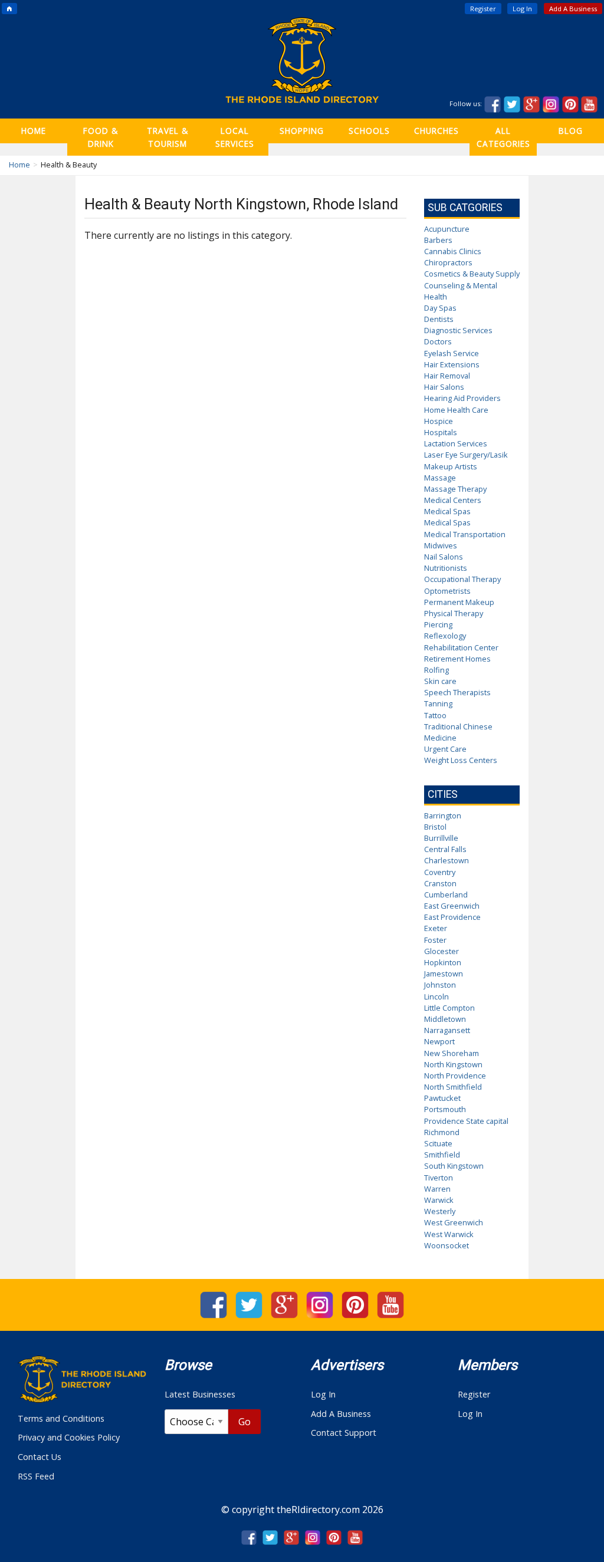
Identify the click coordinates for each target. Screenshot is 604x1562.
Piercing (438, 624)
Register (483, 8)
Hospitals (440, 432)
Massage (440, 477)
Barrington (442, 815)
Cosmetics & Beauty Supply (472, 273)
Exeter (435, 928)
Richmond (441, 1132)
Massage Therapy (455, 489)
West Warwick (449, 1234)
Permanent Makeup (459, 602)
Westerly (439, 1211)
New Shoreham (451, 1053)
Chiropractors (448, 262)
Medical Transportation (464, 534)
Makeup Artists (450, 466)
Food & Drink (100, 137)
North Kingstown (453, 1064)
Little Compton (449, 1007)
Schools (369, 130)
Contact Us (39, 1456)
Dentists (439, 319)
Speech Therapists (457, 692)
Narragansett (447, 1030)
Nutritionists (445, 568)
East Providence (452, 917)
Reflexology (445, 635)
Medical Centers (452, 500)
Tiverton (438, 1177)
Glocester (441, 951)
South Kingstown (454, 1165)
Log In (522, 8)
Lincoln (436, 996)
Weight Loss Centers (460, 760)
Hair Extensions (452, 364)
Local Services (234, 137)
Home (33, 130)
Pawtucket (442, 1098)
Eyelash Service (451, 353)
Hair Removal (447, 375)
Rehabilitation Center (461, 647)
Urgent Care (445, 749)
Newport (439, 1041)
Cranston (440, 883)
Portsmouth (445, 1109)
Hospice (438, 421)
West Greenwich (453, 1222)
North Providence (455, 1075)
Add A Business (573, 8)
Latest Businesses (200, 1394)
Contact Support (343, 1432)
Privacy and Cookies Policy (69, 1437)
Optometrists (447, 591)
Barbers (438, 240)
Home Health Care (456, 410)
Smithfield (442, 1154)
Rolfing (436, 670)
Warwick (439, 1200)
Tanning (438, 703)
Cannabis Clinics (452, 251)
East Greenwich (452, 905)
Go (244, 1421)
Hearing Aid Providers (462, 398)
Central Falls (445, 849)
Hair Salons (444, 387)
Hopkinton (442, 962)
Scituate (438, 1143)
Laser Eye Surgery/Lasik (466, 454)
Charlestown (446, 860)
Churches (436, 130)
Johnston (440, 984)
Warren (437, 1188)
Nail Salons (443, 556)
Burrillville (441, 838)
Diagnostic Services (458, 330)
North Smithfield (453, 1086)
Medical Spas (447, 511)
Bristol (435, 826)
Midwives (440, 545)
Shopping (302, 130)
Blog (571, 130)
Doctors (438, 341)
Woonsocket (446, 1245)
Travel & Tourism (167, 137)
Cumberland (446, 894)
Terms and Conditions (61, 1418)
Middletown (445, 1019)
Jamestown (443, 973)
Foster (435, 940)
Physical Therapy (453, 613)
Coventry (439, 872)
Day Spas (440, 307)
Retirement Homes (457, 658)
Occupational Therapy (462, 579)
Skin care (440, 681)
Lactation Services (455, 443)
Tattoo (435, 715)
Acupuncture (447, 228)
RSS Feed (36, 1476)
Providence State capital (466, 1121)
